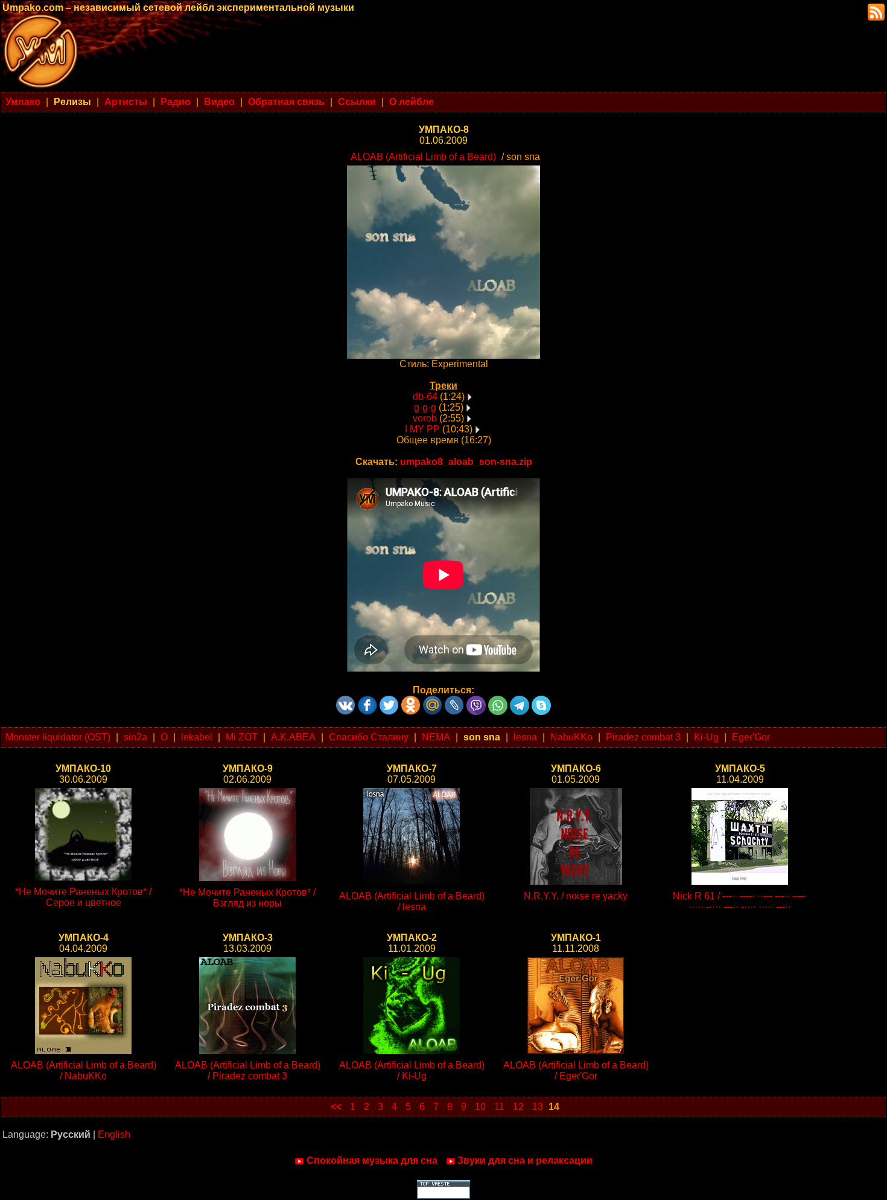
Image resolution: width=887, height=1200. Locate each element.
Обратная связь (286, 102)
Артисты (125, 102)
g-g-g (425, 407)
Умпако (22, 102)
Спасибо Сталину (369, 737)
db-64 (425, 396)
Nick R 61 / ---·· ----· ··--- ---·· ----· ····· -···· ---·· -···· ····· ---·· (740, 901)
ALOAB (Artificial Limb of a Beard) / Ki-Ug (412, 1070)
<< (336, 1107)
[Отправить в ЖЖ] (454, 701)
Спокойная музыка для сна (372, 1160)
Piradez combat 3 (643, 737)
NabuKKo (571, 737)
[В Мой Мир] (432, 701)
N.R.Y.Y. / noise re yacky (576, 896)
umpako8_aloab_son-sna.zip (466, 462)
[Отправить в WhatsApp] (497, 701)
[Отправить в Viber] (476, 701)
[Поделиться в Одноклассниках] (411, 701)
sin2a (135, 737)
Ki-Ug (706, 737)
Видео (219, 102)
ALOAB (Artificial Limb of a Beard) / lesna (412, 901)
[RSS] (875, 11)
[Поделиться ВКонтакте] (345, 701)
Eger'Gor (751, 737)
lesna (525, 737)
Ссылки (357, 102)
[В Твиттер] (389, 701)
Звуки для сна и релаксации (525, 1160)
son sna (481, 737)
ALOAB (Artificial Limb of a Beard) (423, 157)
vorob (425, 418)
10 (480, 1107)
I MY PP (422, 429)
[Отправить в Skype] (541, 701)
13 (537, 1107)
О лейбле (411, 102)
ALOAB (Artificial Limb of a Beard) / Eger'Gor (576, 1070)
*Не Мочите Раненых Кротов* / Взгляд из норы (247, 897)
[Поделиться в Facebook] (367, 701)
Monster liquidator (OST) (57, 737)
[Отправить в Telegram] (519, 701)
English (114, 1134)
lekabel (196, 737)
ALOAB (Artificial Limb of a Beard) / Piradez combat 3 (247, 1070)
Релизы (72, 102)
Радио (176, 102)
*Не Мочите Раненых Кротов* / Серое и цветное (83, 897)
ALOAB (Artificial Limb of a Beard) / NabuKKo (83, 1070)
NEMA (436, 737)
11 (499, 1107)
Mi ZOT (242, 737)
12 (518, 1107)
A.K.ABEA (293, 737)
